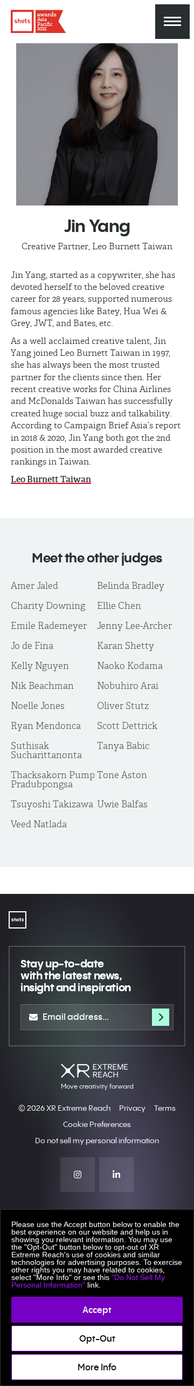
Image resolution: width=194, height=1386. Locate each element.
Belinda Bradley (130, 585)
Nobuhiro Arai (127, 685)
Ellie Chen (119, 605)
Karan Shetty (125, 645)
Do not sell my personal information (97, 1140)
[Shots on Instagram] (77, 1174)
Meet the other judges (97, 557)
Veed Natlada (39, 824)
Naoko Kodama (130, 665)
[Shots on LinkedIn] (116, 1174)
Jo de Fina (32, 645)
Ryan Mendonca (46, 725)
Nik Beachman (42, 685)
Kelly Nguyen (40, 665)
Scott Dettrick (127, 725)
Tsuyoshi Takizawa (52, 804)
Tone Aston (122, 775)
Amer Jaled (34, 585)
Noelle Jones (38, 705)
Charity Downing (48, 605)
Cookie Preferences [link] (97, 1124)
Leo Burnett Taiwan (51, 479)
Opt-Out (97, 1338)
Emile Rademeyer (49, 625)
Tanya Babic (123, 745)
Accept (97, 1309)
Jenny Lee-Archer (134, 625)
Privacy (132, 1108)
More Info (97, 1367)
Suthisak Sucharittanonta (46, 750)
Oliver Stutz (123, 705)
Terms (165, 1108)
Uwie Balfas (122, 804)
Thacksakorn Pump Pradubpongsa (53, 780)
